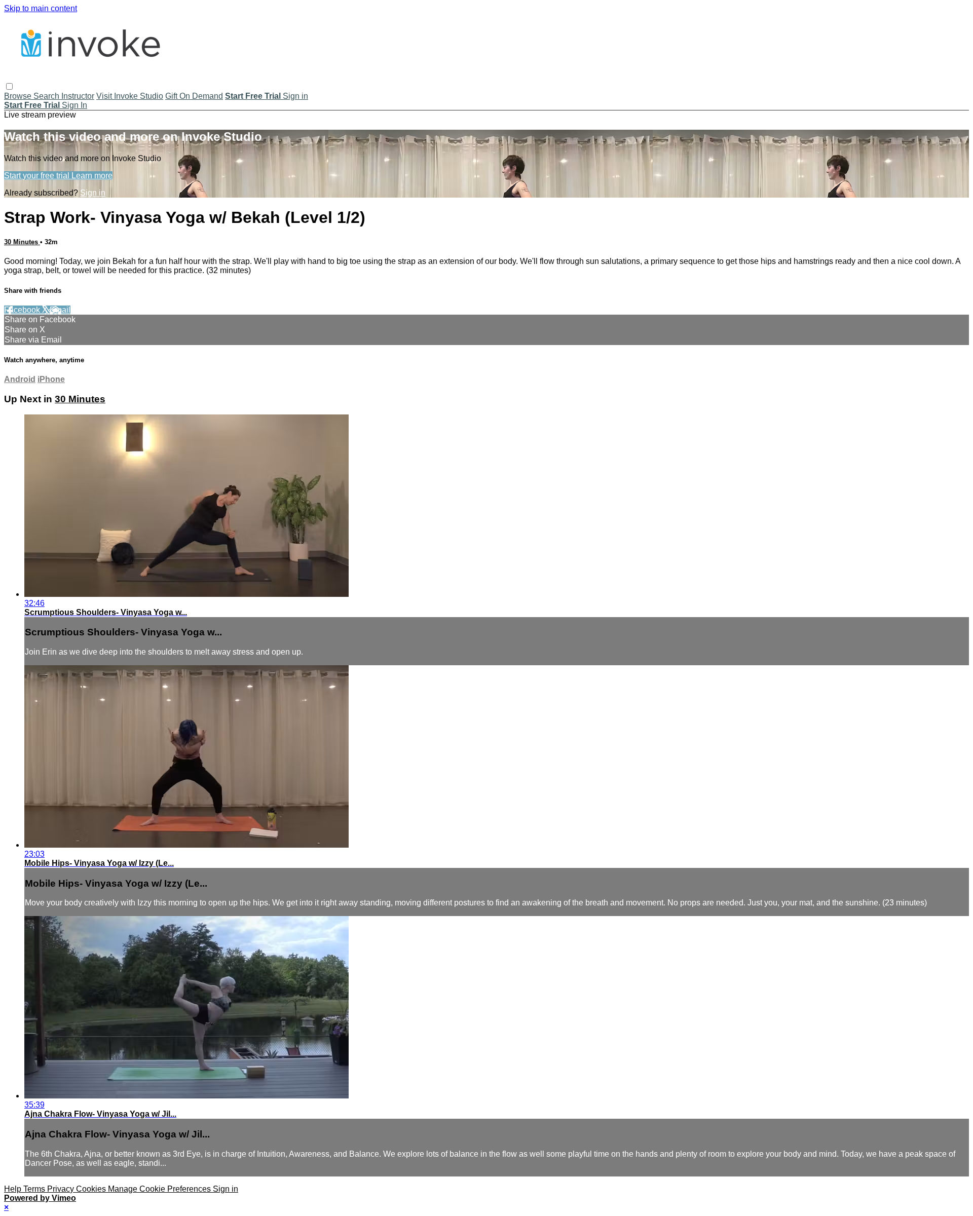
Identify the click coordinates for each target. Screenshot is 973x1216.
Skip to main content (40, 8)
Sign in (295, 96)
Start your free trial (37, 175)
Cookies (92, 1189)
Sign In (74, 105)
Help (13, 1189)
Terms (35, 1189)
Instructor (77, 96)
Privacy (61, 1189)
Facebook (23, 310)
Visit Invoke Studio (129, 96)
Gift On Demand (194, 96)
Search (47, 96)
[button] (9, 86)
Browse (18, 96)
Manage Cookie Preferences (160, 1189)
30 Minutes (22, 242)
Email (60, 310)
